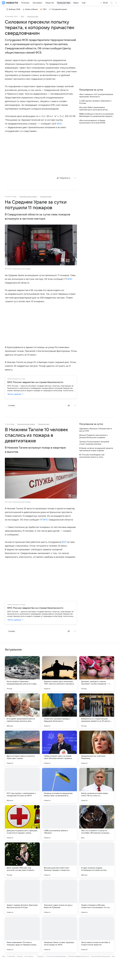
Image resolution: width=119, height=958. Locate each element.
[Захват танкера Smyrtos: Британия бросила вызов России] (22, 897)
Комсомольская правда (28, 196)
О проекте (40, 956)
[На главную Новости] (11, 3)
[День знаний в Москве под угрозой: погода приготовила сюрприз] (22, 859)
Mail (3, 956)
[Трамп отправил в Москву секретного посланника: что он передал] (96, 897)
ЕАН (22, 16)
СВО (44, 9)
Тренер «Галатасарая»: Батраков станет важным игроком (94, 443)
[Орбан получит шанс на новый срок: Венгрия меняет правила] (59, 748)
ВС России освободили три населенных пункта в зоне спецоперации (91, 456)
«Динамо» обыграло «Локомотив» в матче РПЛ (95, 430)
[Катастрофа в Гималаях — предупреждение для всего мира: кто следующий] (22, 673)
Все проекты (29, 956)
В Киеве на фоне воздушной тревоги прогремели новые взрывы (96, 449)
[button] (41, 245)
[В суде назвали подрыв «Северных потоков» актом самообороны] (96, 859)
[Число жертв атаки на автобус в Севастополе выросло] (96, 934)
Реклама (20, 956)
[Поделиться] (68, 405)
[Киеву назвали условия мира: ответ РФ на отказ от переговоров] (96, 785)
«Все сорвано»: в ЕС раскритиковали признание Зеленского (96, 95)
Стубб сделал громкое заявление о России (95, 102)
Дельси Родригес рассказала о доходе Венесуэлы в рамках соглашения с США (93, 436)
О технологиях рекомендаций (56, 956)
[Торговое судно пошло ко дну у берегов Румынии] (59, 897)
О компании (11, 956)
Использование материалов (100, 956)
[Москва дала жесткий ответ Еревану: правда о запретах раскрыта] (59, 859)
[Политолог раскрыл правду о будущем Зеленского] (59, 710)
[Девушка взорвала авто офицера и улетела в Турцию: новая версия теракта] (22, 822)
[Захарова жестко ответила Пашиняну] (96, 748)
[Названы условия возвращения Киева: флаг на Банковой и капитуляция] (59, 785)
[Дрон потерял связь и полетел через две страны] (22, 748)
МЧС (69, 279)
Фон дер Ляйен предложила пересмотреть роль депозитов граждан (93, 108)
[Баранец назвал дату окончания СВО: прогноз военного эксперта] (59, 673)
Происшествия (32, 16)
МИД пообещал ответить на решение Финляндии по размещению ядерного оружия (96, 115)
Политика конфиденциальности (78, 956)
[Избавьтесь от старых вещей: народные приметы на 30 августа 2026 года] (96, 710)
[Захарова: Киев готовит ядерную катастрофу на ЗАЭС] (59, 934)
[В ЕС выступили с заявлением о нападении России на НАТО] (22, 785)
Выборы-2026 (14, 9)
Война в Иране (31, 9)
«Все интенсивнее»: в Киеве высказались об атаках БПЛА (92, 121)
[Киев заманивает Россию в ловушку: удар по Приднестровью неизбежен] (22, 934)
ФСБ (59, 123)
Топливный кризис (59, 9)
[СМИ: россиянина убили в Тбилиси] (59, 822)
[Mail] (3, 3)
